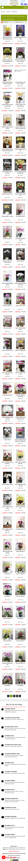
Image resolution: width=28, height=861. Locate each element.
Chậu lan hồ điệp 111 (20, 640)
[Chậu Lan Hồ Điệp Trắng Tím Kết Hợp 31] (7, 455)
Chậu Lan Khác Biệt (7, 328)
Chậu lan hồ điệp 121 (20, 551)
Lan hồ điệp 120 (7, 573)
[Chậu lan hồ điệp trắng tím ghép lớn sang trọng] (7, 75)
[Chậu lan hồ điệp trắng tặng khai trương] (20, 276)
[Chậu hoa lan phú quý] (7, 231)
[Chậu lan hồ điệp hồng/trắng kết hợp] (7, 276)
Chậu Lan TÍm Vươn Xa (20, 305)
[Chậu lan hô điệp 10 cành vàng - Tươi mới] (20, 75)
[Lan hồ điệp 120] (7, 567)
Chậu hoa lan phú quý (7, 238)
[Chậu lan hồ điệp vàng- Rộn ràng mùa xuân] (20, 164)
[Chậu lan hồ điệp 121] (20, 544)
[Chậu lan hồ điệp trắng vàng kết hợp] (7, 120)
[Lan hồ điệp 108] (7, 678)
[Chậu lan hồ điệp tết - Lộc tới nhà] (20, 30)
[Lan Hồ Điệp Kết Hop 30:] (7, 388)
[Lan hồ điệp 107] (20, 678)
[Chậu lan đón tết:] (7, 433)
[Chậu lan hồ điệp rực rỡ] (20, 656)
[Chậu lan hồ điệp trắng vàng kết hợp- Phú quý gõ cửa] (7, 142)
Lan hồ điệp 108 (7, 685)
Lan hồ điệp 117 (7, 596)
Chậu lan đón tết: (7, 439)
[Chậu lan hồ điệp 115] (7, 611)
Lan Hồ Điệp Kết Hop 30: (7, 395)
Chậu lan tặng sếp (20, 261)
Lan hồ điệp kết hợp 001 (20, 529)
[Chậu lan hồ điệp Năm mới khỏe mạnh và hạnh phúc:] (20, 433)
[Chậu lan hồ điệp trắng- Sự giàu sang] (7, 164)
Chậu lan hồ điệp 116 (20, 596)
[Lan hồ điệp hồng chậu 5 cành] (20, 231)
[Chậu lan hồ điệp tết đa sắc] (7, 187)
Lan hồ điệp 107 (20, 685)
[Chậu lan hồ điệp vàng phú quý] (20, 187)
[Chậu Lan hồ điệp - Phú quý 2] (7, 477)
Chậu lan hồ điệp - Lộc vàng (7, 216)
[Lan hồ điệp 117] (7, 589)
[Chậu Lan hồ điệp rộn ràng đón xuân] (20, 477)
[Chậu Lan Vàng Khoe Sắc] (20, 343)
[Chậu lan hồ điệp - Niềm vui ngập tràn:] (7, 522)
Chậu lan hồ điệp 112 (7, 640)
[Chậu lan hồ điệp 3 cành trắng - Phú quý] (7, 254)
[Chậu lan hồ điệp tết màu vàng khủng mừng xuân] (7, 53)
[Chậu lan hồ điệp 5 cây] (7, 298)
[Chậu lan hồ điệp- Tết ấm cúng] (20, 366)
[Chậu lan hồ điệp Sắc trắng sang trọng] (7, 410)
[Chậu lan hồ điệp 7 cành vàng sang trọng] (20, 97)
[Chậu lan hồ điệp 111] (20, 634)
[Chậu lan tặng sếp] (20, 254)
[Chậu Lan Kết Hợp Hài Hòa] (7, 343)
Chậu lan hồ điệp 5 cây (7, 305)
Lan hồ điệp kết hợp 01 (20, 216)
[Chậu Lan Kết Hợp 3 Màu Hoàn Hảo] (7, 366)
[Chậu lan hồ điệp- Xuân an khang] (7, 500)
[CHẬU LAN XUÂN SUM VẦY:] (20, 500)
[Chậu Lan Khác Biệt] (7, 321)
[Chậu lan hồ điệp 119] (20, 567)
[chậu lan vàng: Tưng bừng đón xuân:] (20, 455)
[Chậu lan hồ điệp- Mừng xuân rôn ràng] (20, 388)
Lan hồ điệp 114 (20, 618)
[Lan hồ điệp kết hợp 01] (20, 209)
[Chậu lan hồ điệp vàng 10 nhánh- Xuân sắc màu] (7, 30)
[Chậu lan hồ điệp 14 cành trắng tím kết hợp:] (20, 410)
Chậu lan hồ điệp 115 (7, 618)
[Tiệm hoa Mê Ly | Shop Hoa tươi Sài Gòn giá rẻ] (14, 2)
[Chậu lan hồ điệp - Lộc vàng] (7, 209)
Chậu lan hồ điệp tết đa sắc (7, 193)
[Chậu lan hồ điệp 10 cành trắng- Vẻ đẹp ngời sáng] (20, 120)
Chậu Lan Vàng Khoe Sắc (20, 350)
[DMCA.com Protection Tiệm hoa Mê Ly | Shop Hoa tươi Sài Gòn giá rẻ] (14, 860)
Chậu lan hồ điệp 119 (20, 573)
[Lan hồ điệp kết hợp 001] (20, 522)
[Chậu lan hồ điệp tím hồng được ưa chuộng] (20, 53)
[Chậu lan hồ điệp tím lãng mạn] (7, 656)
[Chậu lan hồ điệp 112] (7, 634)
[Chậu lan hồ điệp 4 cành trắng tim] (7, 544)
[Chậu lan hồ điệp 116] (20, 589)
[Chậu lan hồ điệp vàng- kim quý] (20, 142)
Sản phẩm (4, 22)
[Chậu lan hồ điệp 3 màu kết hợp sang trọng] (7, 97)
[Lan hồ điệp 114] (20, 611)
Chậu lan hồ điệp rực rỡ (20, 663)
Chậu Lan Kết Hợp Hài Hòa (7, 350)
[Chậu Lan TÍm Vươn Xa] (20, 298)
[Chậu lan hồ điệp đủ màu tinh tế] (20, 321)
